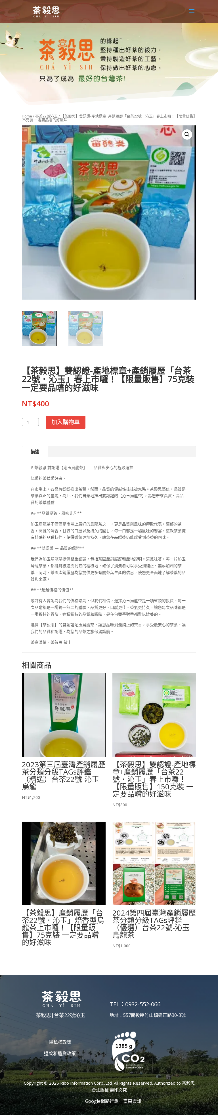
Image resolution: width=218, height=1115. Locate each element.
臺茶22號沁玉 (46, 116)
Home (27, 116)
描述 (35, 451)
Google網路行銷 (102, 1101)
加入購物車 (65, 422)
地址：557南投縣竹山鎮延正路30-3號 (148, 1015)
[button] (187, 134)
